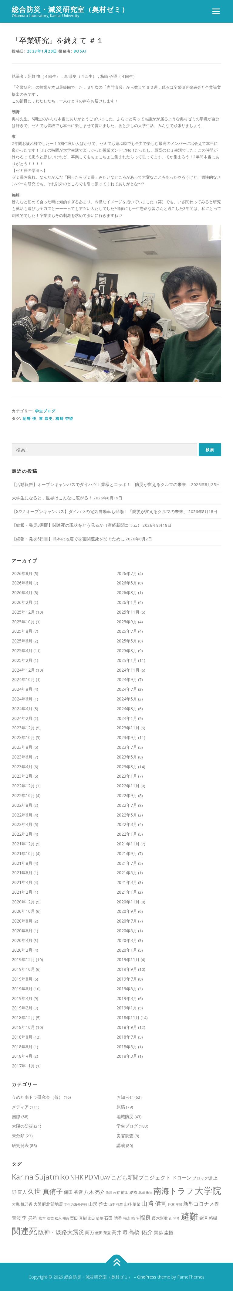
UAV (105, 1177)
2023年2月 (22, 776)
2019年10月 (23, 969)
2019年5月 (126, 988)
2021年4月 (22, 882)
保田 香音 (73, 1192)
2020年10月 (23, 911)
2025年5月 (126, 641)
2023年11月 (128, 728)
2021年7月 (126, 863)
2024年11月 (128, 670)
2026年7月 (126, 573)
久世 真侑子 (45, 1191)
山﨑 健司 (154, 1203)
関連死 (24, 1231)
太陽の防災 (22, 1126)
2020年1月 (126, 950)
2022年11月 (128, 786)
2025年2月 (22, 660)
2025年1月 (126, 660)
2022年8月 (22, 805)
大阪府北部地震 (48, 1204)
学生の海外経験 (75, 1204)
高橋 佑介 (140, 1232)
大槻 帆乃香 (22, 1204)
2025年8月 (22, 631)
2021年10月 (23, 853)
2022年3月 (126, 824)
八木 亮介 (94, 1192)
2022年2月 (22, 834)
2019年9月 (126, 969)
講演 (120, 1145)
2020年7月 (126, 921)
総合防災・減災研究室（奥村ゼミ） (70, 9)
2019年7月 (126, 979)
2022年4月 (22, 824)
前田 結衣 (129, 1192)
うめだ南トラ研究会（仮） (37, 1097)
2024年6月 (22, 699)
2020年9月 (126, 911)
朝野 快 (29, 418)
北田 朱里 (145, 1192)
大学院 (208, 1190)
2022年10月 (23, 795)
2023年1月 (126, 776)
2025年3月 (126, 650)
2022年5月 (126, 815)
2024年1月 (126, 718)
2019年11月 (128, 959)
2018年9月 (126, 1027)
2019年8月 (22, 979)
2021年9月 (126, 853)
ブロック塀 (202, 1178)
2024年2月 (22, 718)
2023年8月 (22, 747)
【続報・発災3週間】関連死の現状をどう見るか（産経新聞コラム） (77, 525)
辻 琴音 (174, 1218)
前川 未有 (113, 1192)
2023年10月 (23, 737)
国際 (16, 1116)
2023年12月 (23, 728)
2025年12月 (23, 612)
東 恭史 (46, 418)
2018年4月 (22, 1056)
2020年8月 (22, 921)
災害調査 (124, 1136)
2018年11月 (128, 1017)
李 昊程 (30, 1217)
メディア (20, 1107)
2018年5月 (126, 1047)
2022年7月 (126, 805)
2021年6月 (22, 872)
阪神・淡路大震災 (61, 1232)
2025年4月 (22, 650)
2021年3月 (126, 882)
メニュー (216, 11)
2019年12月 (23, 959)
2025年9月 (126, 622)
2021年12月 (23, 844)
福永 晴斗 (131, 1218)
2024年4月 (22, 708)
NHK (76, 1177)
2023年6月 (22, 757)
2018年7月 (126, 1037)
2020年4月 (22, 940)
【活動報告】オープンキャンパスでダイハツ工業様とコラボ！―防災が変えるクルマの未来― (101, 484)
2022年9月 (126, 795)
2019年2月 (22, 1008)
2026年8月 (22, 573)
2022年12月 (23, 786)
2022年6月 (22, 815)
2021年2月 (22, 892)
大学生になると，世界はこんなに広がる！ (52, 498)
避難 (189, 1216)
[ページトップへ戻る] (116, 1262)
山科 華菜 (132, 1204)
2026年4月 (22, 592)
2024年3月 (126, 708)
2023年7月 (126, 747)
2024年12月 (23, 670)
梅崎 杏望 (64, 418)
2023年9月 (126, 737)
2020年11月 (128, 902)
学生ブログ (45, 410)
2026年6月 (22, 583)
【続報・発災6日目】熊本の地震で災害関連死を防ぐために (68, 539)
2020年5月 (126, 930)
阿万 (89, 1232)
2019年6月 (22, 988)
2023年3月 (126, 766)
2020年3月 (126, 940)
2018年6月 (22, 1047)
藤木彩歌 (160, 1218)
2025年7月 (126, 631)
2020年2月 (22, 950)
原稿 (120, 1107)
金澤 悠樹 (208, 1218)
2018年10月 (23, 1027)
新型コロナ (196, 1203)
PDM (91, 1177)
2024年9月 (126, 679)
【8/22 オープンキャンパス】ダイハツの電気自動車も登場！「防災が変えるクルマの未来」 (99, 511)
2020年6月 (22, 930)
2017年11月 (23, 1066)
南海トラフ (174, 1190)
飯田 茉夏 (103, 1233)
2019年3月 (126, 998)
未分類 (18, 1136)
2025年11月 (128, 612)
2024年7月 (126, 689)
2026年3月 (126, 592)
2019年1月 (126, 1008)
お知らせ (124, 1097)
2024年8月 (22, 689)
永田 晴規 (95, 1218)
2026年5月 (126, 583)
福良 (145, 1217)
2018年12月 (23, 1017)
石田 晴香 (113, 1218)
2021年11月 (128, 844)
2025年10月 (23, 622)
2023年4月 (22, 766)
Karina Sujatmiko (40, 1177)
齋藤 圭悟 (163, 1232)
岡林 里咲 (175, 1204)
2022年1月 (126, 834)
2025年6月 (22, 641)
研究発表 (20, 1145)
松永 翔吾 (62, 1218)
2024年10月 (23, 679)
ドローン (181, 1177)
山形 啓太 (98, 1204)
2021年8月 (22, 863)
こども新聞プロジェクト (141, 1177)
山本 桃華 (116, 1204)
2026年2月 (22, 602)
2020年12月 (23, 902)
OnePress (146, 1277)
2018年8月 (22, 1037)
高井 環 (119, 1232)
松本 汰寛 (46, 1218)
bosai (80, 51)
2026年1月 (126, 602)
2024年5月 (126, 699)
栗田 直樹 (78, 1218)
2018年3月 (126, 1056)
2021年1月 (126, 892)
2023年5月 (126, 757)
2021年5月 (126, 872)
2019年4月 (22, 998)
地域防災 (124, 1116)
